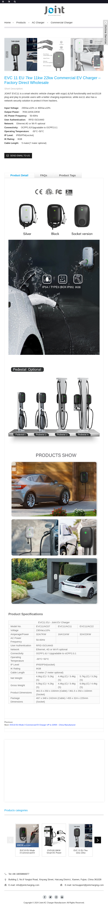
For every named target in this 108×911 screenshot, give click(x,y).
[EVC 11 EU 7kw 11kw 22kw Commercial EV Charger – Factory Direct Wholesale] (80, 835)
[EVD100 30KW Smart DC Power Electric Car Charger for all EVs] (53, 835)
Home (7, 22)
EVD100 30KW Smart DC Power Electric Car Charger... (54, 851)
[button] (101, 54)
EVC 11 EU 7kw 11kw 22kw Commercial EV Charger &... (81, 851)
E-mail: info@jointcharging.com (23, 885)
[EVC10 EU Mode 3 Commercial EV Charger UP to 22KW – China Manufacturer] (27, 835)
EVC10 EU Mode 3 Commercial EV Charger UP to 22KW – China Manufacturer (43, 725)
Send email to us (20, 156)
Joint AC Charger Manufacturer (52, 902)
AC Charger (38, 22)
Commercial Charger (62, 22)
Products (21, 22)
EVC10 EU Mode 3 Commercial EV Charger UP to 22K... (27, 851)
